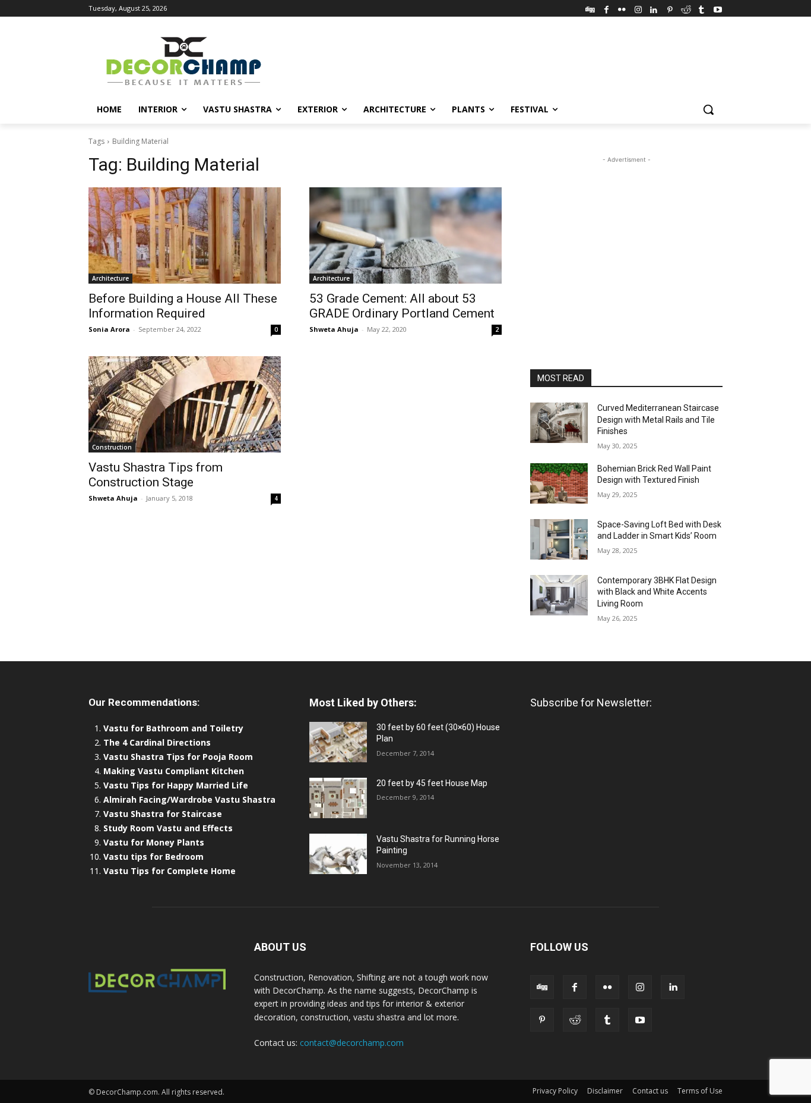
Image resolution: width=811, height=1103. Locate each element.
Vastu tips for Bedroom (153, 856)
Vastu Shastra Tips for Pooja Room (178, 756)
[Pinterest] (670, 8)
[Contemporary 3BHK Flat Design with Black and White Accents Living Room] (559, 595)
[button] (708, 109)
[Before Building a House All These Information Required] (184, 235)
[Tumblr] (701, 8)
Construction (112, 447)
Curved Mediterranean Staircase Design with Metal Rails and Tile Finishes (658, 419)
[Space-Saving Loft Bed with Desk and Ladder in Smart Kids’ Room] (559, 539)
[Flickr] (622, 8)
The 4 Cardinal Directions (157, 742)
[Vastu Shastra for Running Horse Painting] (338, 854)
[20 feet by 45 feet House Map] (338, 798)
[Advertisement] (494, 60)
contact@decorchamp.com (352, 1042)
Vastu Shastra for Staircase (162, 813)
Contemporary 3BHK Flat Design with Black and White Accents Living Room (657, 592)
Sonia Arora (109, 329)
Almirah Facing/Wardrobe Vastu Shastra (189, 799)
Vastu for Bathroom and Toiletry (174, 728)
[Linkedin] (654, 8)
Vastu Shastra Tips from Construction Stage (155, 474)
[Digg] (590, 8)
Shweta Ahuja (334, 329)
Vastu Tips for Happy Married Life (175, 785)
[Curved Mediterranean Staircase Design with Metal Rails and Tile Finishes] (559, 423)
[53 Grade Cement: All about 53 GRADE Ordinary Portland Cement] (405, 235)
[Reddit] (686, 8)
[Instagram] (638, 8)
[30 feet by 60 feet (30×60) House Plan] (338, 742)
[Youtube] (717, 8)
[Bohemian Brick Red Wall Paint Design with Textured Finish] (559, 483)
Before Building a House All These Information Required (182, 305)
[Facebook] (606, 8)
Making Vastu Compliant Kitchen (173, 771)
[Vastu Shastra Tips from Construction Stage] (184, 404)
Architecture (110, 278)
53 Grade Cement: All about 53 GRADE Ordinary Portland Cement (402, 305)
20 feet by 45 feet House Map (431, 783)
